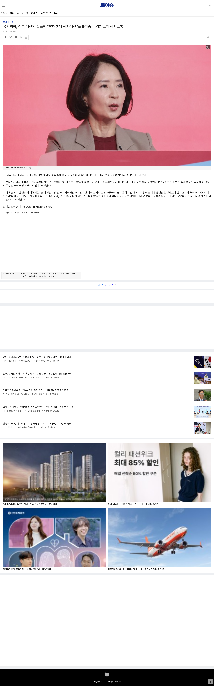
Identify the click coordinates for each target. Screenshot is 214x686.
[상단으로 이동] (210, 681)
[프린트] (25, 37)
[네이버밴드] (20, 37)
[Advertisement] (107, 245)
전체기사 (4, 13)
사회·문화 (19, 13)
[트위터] (10, 37)
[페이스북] (5, 37)
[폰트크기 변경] (208, 37)
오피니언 (44, 13)
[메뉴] (3, 5)
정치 (27, 13)
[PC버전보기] (107, 675)
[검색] (210, 5)
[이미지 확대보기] (208, 47)
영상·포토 (53, 13)
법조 (12, 13)
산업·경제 (35, 13)
